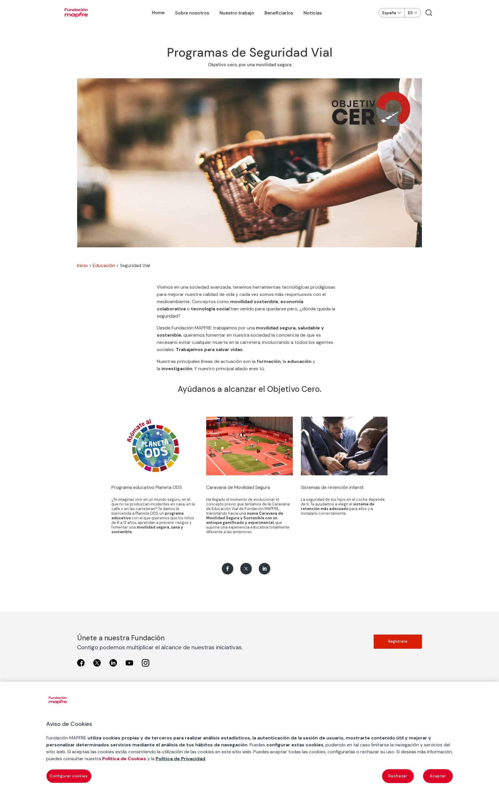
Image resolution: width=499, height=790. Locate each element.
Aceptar (438, 776)
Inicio (82, 265)
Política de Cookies (124, 759)
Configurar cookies (69, 776)
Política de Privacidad (180, 759)
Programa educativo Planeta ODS (146, 487)
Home (158, 13)
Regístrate (397, 641)
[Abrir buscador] (428, 12)
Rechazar (397, 776)
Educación (104, 265)
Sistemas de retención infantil (332, 487)
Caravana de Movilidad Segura (238, 487)
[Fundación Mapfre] (76, 12)
